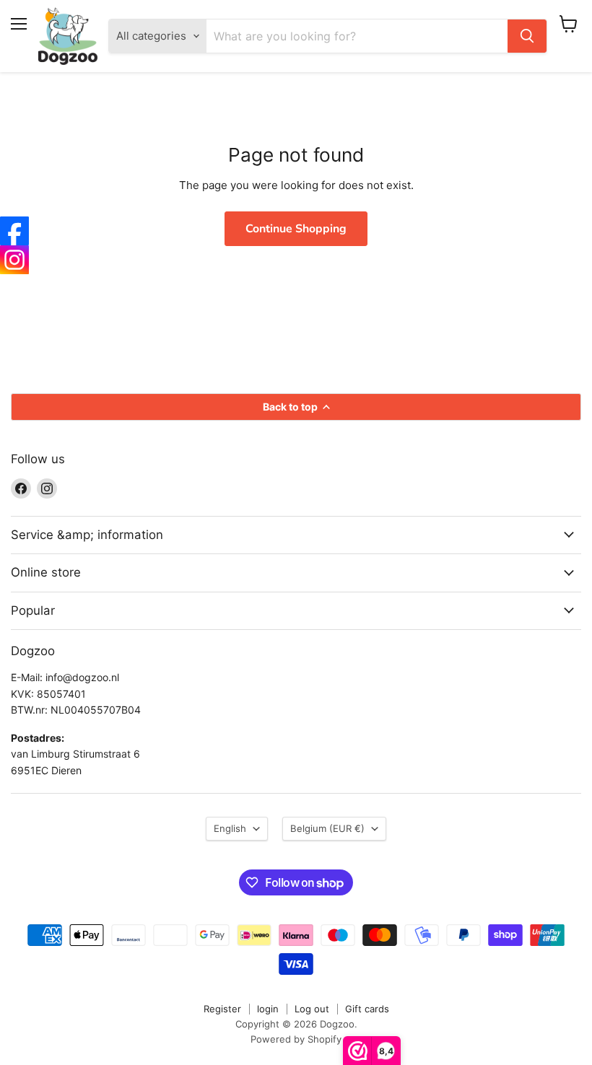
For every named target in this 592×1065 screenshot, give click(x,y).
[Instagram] (14, 259)
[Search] (527, 36)
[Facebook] (14, 230)
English (230, 828)
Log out (312, 1008)
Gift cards (367, 1008)
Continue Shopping (296, 229)
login (268, 1008)
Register (222, 1008)
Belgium (327, 828)
